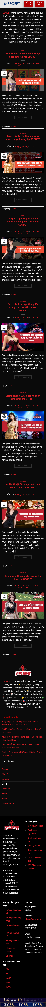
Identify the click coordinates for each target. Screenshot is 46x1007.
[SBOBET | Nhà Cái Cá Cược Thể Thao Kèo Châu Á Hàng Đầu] (12, 4)
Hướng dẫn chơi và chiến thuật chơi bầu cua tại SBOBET (23, 55)
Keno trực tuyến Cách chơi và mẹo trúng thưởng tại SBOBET (23, 138)
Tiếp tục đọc (23, 117)
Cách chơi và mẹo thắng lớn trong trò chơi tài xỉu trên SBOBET (23, 307)
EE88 (8, 982)
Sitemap (9, 956)
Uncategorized (8, 803)
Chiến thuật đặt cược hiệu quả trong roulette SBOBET (23, 486)
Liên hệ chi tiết (34, 845)
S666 (8, 969)
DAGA (8, 978)
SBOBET (7, 13)
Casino (23, 50)
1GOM (9, 987)
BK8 (8, 973)
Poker (4, 793)
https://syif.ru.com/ (34, 919)
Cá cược (5, 779)
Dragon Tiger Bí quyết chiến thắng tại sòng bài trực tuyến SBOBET (23, 221)
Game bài (6, 789)
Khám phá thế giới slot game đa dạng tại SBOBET (23, 578)
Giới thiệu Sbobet (35, 826)
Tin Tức (5, 798)
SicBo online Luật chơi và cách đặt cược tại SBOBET (23, 397)
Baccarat (6, 769)
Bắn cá (5, 774)
